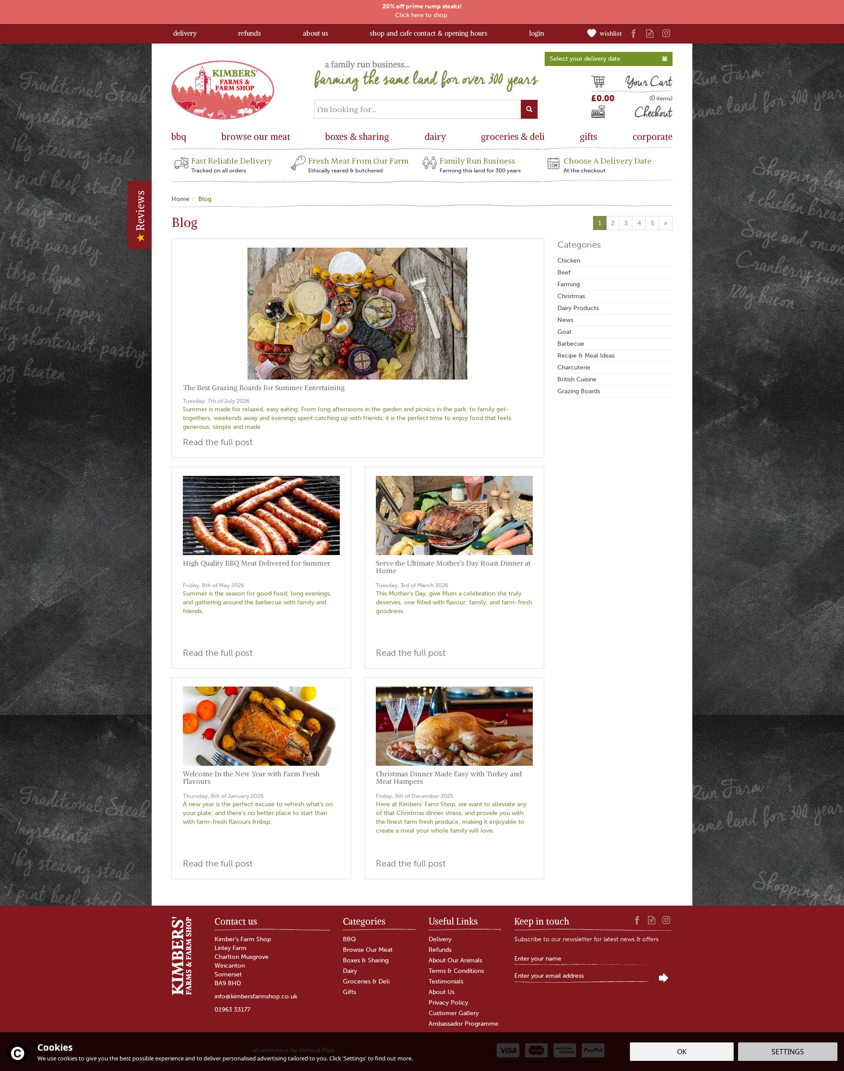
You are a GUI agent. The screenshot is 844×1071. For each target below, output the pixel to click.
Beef (564, 272)
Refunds (440, 950)
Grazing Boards (578, 391)
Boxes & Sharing (366, 960)
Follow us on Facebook (633, 33)
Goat (564, 332)
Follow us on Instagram (666, 33)
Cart (597, 83)
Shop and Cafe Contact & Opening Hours (428, 33)
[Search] (529, 109)
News (565, 320)
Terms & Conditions (456, 971)
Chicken (568, 260)
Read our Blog (650, 33)
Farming (568, 284)
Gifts (349, 992)
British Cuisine (577, 379)
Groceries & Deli (366, 981)
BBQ (349, 939)
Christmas (571, 296)
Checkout (606, 114)
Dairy (350, 971)
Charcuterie (573, 367)
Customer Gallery (454, 1013)
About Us (442, 992)
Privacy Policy (448, 1002)
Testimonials (446, 981)
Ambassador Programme (463, 1023)
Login (536, 33)
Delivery (440, 939)
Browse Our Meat (368, 950)
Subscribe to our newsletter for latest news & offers (586, 939)
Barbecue (570, 343)
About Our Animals (455, 960)
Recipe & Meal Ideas (586, 355)
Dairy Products (578, 308)
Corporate (653, 136)
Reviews (140, 212)
